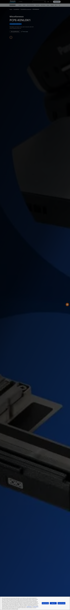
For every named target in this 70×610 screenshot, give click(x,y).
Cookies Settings (45, 603)
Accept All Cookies (61, 603)
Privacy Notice (35, 606)
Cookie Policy (29, 606)
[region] (35, 603)
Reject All (53, 603)
